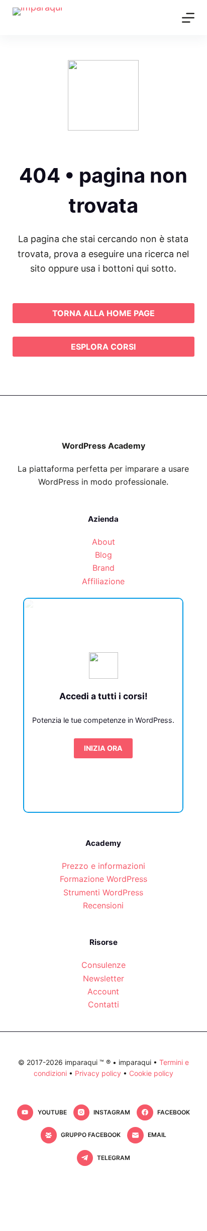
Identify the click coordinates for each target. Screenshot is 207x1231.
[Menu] (188, 18)
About (103, 542)
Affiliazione (103, 581)
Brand (103, 568)
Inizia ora (103, 748)
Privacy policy (98, 1073)
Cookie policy (151, 1073)
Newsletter (103, 978)
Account (103, 991)
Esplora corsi (103, 347)
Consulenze (103, 965)
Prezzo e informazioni (103, 866)
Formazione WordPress (103, 879)
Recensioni (103, 905)
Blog (103, 555)
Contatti (103, 1004)
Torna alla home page (103, 313)
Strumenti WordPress (103, 892)
